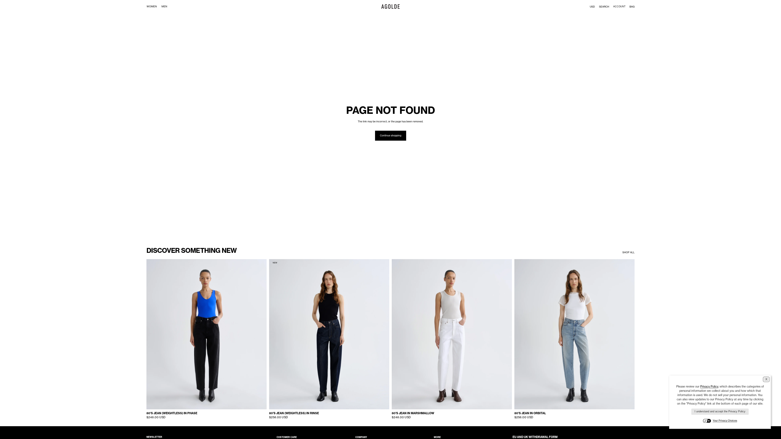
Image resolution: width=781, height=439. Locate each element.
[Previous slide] (152, 334)
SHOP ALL (628, 252)
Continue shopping (390, 135)
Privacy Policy (709, 386)
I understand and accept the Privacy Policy (720, 411)
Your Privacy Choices (725, 420)
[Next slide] (260, 334)
